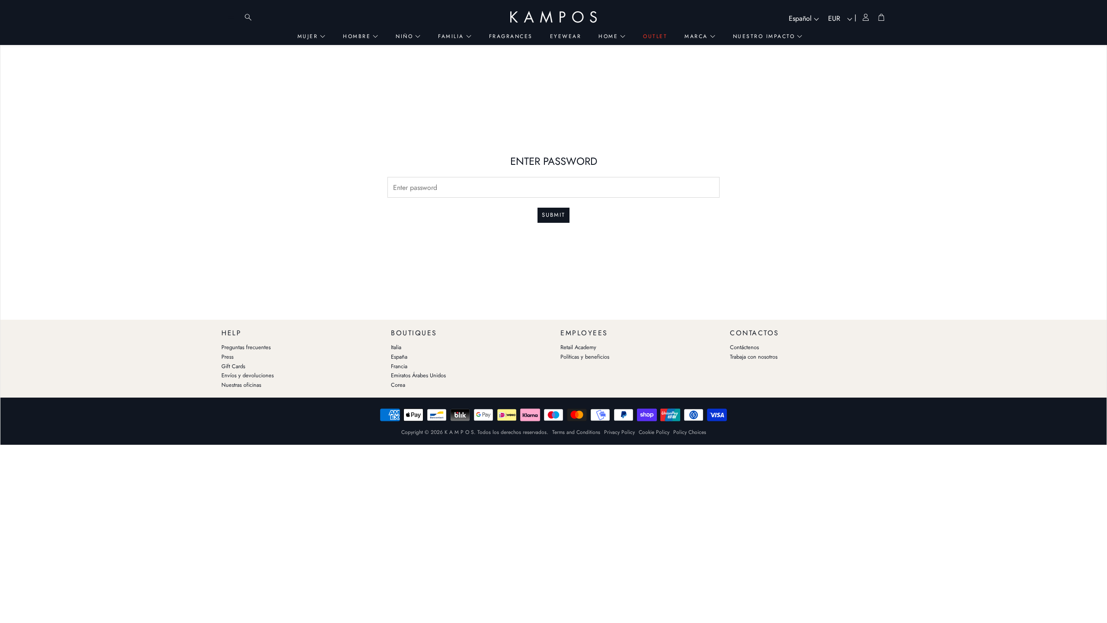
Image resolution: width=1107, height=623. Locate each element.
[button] (299, 331)
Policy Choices (689, 432)
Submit (553, 215)
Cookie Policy (654, 432)
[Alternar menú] (230, 17)
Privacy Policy (619, 432)
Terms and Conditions (576, 432)
